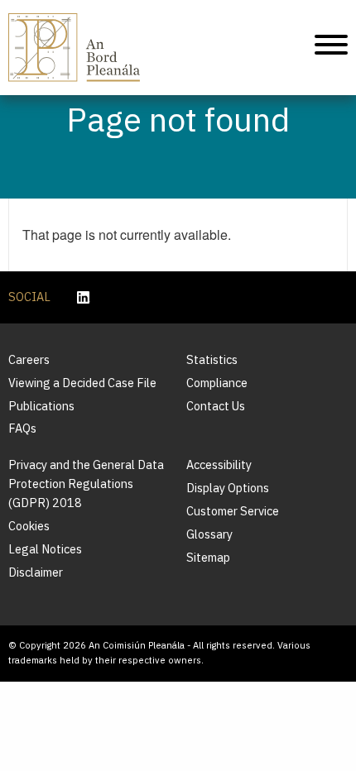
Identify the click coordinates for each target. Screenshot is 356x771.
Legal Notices (45, 549)
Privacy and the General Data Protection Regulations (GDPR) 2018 (86, 483)
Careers (29, 359)
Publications (41, 406)
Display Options (227, 488)
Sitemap (208, 557)
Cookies (29, 526)
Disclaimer (35, 572)
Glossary (209, 534)
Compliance (217, 382)
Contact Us (215, 406)
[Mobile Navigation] (331, 47)
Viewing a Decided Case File (82, 382)
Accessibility (219, 464)
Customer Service (232, 511)
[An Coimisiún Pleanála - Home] (74, 47)
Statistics (212, 359)
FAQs (22, 428)
